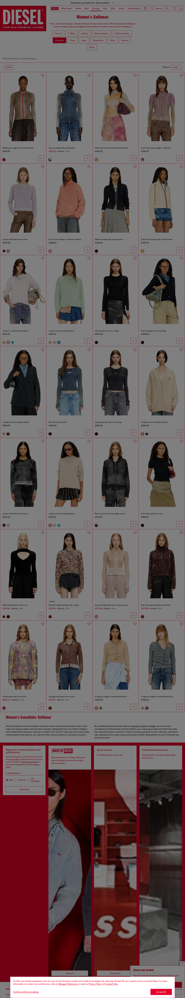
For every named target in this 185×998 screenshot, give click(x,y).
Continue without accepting (26, 992)
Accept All (161, 992)
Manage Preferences (68, 984)
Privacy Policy (95, 984)
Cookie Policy (112, 984)
